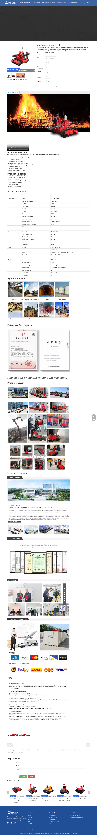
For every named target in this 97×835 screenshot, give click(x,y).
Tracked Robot (33, 750)
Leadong (75, 833)
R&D (29, 821)
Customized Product (54, 821)
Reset (31, 776)
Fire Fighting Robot (12, 750)
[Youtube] (15, 822)
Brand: (38, 55)
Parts (50, 823)
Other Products (53, 819)
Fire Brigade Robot (68, 750)
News (29, 825)
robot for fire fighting (55, 750)
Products (30, 817)
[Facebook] (8, 822)
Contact (30, 827)
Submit (23, 776)
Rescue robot (11, 752)
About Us (30, 819)
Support (30, 823)
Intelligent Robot (43, 750)
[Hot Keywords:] (84, 3)
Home (29, 815)
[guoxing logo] (13, 813)
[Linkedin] (11, 822)
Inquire (45, 86)
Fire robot (19, 752)
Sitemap (64, 833)
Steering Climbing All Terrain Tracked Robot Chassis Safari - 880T (17, 800)
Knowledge (30, 829)
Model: (38, 52)
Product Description (13, 92)
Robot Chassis (23, 750)
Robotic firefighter (79, 750)
